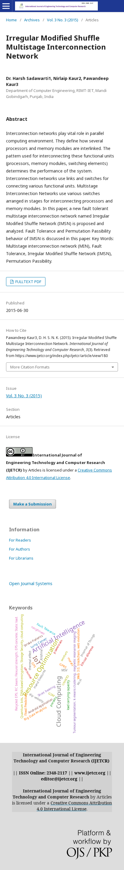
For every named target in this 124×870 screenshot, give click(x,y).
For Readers (20, 540)
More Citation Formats (30, 367)
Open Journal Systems (30, 583)
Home (11, 20)
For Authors (19, 549)
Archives (32, 20)
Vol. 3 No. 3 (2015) (62, 20)
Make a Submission (32, 504)
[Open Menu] (6, 6)
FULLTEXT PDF (27, 281)
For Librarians (21, 558)
